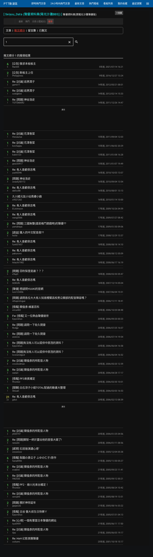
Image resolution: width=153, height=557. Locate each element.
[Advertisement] (63, 120)
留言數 (32, 30)
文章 (8, 30)
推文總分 (19, 30)
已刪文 (43, 30)
